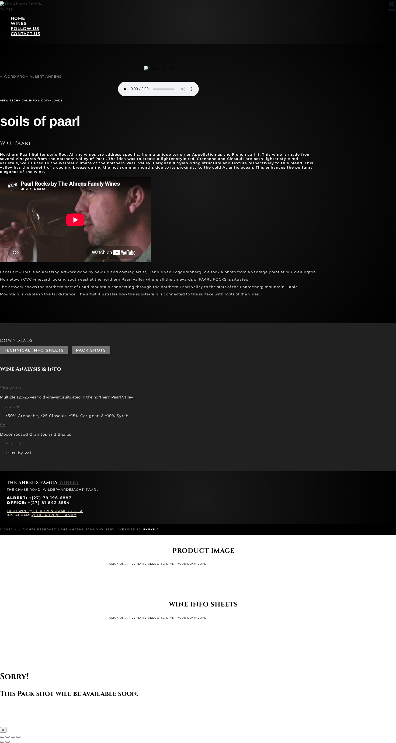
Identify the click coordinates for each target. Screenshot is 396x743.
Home (18, 18)
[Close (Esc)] (18, 737)
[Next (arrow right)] (7, 742)
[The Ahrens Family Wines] (27, 9)
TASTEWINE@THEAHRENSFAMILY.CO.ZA (45, 511)
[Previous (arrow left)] (2, 742)
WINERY (69, 483)
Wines (18, 23)
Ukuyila (151, 529)
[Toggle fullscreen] (7, 737)
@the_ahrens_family (54, 515)
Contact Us (25, 33)
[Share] (13, 737)
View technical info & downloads (31, 100)
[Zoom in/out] (2, 737)
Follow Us (25, 28)
